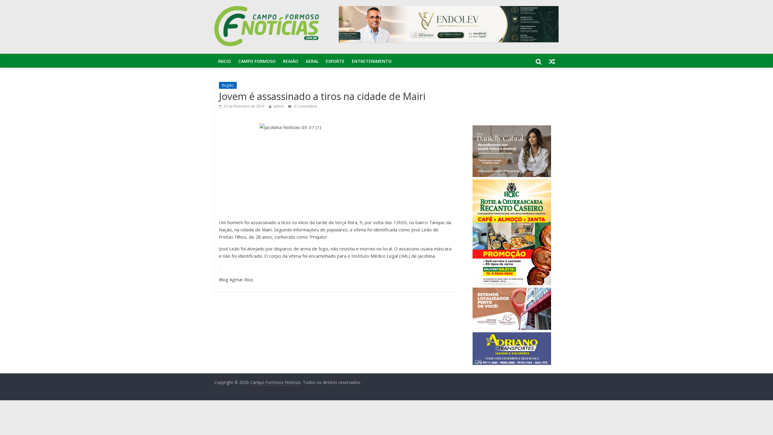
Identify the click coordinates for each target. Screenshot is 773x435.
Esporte (335, 61)
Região (290, 61)
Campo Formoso (257, 61)
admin (278, 106)
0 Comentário (305, 106)
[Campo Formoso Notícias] (267, 9)
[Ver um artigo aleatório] (552, 61)
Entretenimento (372, 61)
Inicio (224, 61)
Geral (312, 61)
